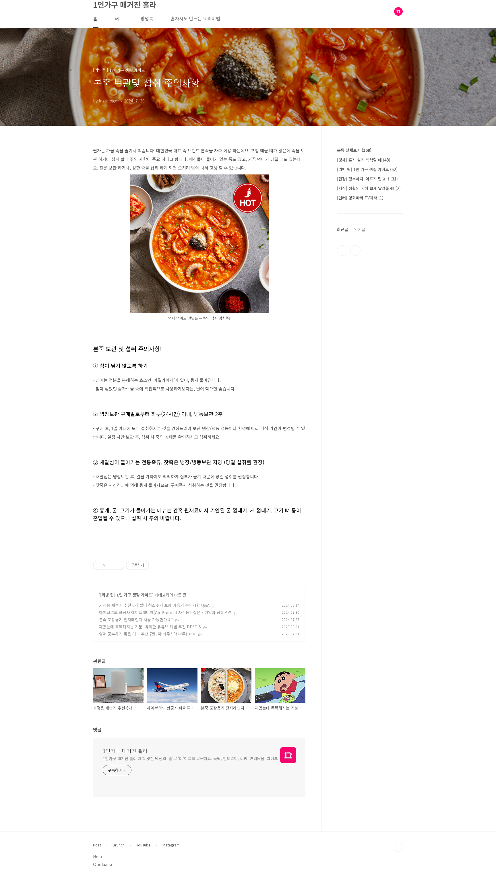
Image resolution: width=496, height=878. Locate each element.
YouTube (143, 845)
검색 (385, 11)
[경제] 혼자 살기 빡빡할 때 (363, 160)
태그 (119, 18)
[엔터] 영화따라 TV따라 (360, 198)
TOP (398, 847)
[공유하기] (110, 565)
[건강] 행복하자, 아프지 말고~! (367, 179)
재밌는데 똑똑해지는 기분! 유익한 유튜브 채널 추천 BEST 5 (150, 627)
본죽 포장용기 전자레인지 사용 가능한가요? (136, 619)
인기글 (359, 229)
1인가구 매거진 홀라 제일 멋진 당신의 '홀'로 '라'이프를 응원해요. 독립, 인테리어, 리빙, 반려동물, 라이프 (190, 758)
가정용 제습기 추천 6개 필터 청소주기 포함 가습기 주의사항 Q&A (154, 605)
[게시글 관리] (117, 565)
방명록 (146, 18)
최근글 (342, 229)
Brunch (119, 845)
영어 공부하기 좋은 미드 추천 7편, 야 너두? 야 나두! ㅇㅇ (147, 634)
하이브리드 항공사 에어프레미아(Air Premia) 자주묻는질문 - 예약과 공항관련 (165, 612)
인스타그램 (342, 250)
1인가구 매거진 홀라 (125, 750)
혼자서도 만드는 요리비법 (195, 18)
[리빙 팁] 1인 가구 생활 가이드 (126, 595)
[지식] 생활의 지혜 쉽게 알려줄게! (369, 188)
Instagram (171, 845)
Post (97, 845)
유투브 (355, 250)
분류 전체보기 (354, 150)
